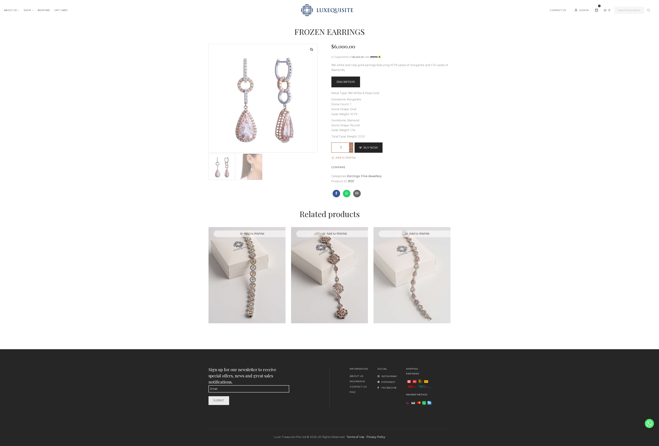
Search (648, 10)
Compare (338, 167)
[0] (597, 9)
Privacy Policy (375, 437)
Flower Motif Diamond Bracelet (329, 267)
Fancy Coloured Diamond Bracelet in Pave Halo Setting (247, 267)
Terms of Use (355, 437)
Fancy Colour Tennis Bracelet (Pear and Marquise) (412, 267)
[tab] (345, 82)
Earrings (353, 176)
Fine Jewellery (371, 176)
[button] (343, 157)
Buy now (370, 147)
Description (346, 82)
